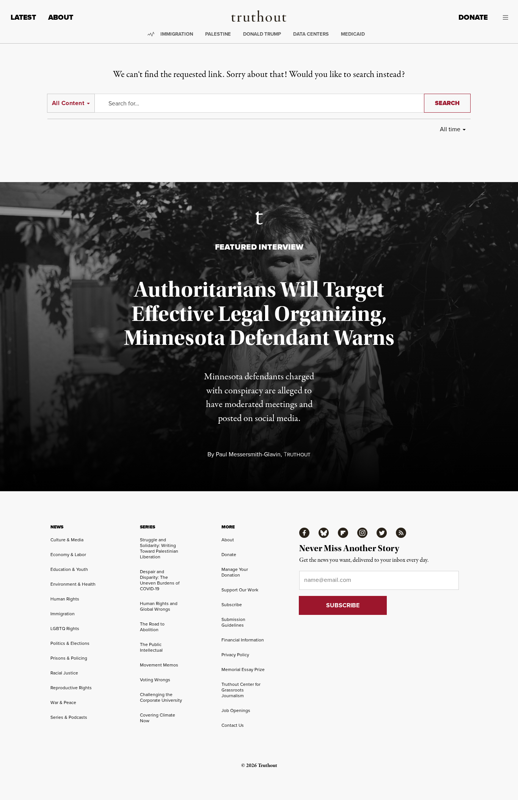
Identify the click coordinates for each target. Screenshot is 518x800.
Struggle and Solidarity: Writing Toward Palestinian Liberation (159, 548)
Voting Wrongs (155, 679)
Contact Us (232, 725)
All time (450, 129)
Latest (23, 17)
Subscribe (231, 604)
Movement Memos (159, 665)
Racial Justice (64, 673)
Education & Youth (69, 569)
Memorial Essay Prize (243, 669)
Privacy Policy (235, 654)
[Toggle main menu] (503, 17)
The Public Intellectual (151, 647)
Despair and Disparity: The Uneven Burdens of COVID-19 (159, 580)
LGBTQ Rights (64, 628)
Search (447, 103)
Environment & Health (73, 584)
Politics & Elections (69, 643)
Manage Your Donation (234, 572)
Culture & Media (66, 539)
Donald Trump (262, 34)
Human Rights (64, 599)
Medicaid (353, 34)
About (60, 17)
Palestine (218, 34)
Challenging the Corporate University (161, 697)
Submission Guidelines (233, 622)
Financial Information (242, 640)
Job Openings (235, 710)
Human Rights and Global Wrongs (158, 606)
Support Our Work (239, 589)
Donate (473, 17)
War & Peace (63, 702)
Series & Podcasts (68, 717)
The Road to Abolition (152, 627)
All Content (68, 103)
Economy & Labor (68, 554)
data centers (311, 34)
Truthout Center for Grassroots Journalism (241, 690)
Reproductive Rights (71, 687)
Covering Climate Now (157, 718)
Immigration (176, 34)
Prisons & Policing (68, 658)
